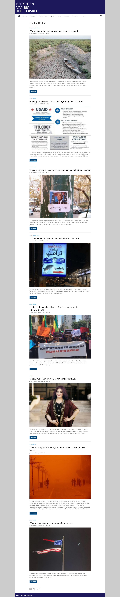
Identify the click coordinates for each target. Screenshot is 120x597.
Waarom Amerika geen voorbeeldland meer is (51, 523)
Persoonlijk (75, 16)
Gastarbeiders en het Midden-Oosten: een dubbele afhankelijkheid (53, 309)
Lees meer (33, 91)
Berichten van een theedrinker (27, 7)
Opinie (52, 16)
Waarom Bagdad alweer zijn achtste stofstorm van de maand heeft (58, 449)
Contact (83, 16)
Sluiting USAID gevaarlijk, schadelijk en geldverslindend (56, 101)
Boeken (59, 16)
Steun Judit (66, 16)
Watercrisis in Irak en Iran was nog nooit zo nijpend (53, 31)
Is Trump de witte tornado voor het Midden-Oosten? (54, 238)
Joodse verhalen (43, 16)
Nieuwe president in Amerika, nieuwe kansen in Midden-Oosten (59, 170)
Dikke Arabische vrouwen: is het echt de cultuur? (52, 378)
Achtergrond (33, 16)
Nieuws (25, 16)
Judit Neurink (34, 33)
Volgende (38, 589)
